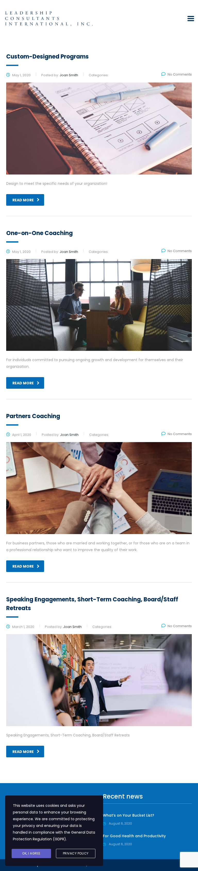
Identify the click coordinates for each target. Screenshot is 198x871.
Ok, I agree (31, 853)
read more (23, 200)
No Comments (180, 74)
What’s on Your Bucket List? (128, 815)
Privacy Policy (76, 853)
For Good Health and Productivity (134, 836)
